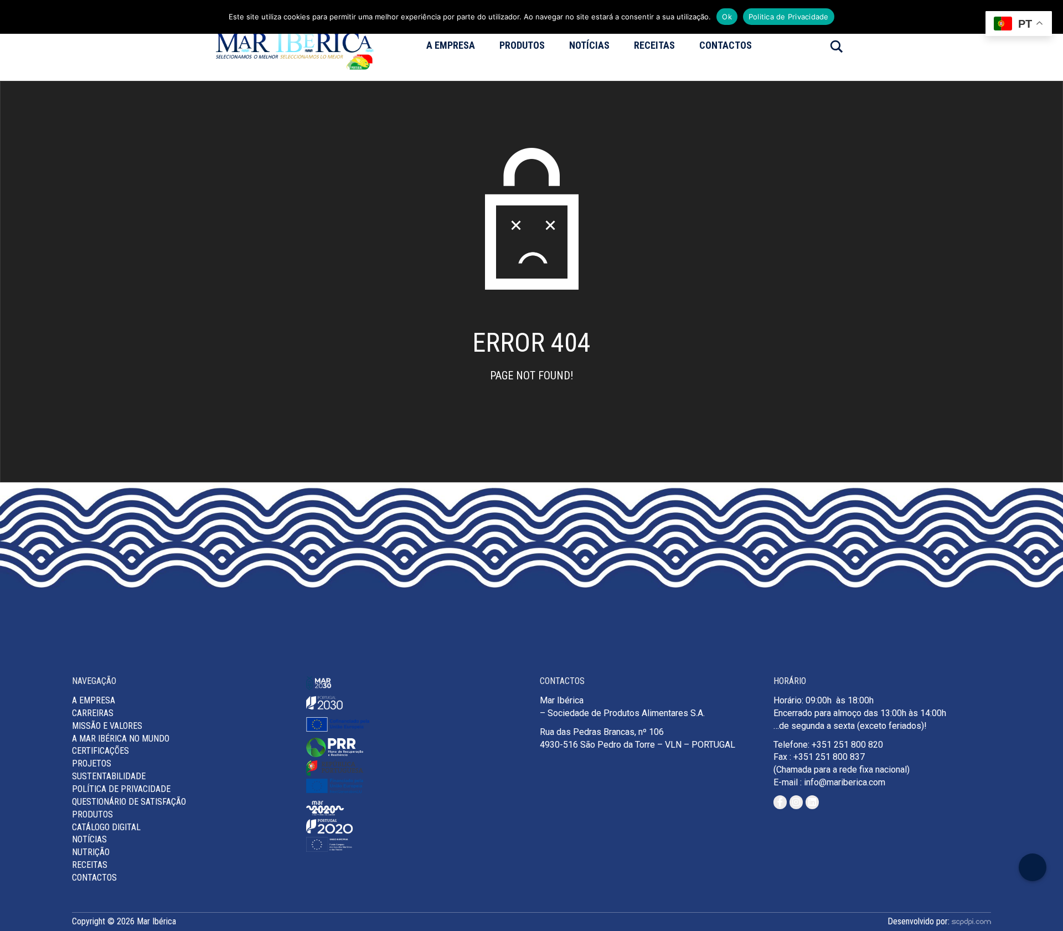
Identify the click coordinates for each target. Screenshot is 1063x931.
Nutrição (91, 852)
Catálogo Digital (106, 827)
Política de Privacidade (121, 789)
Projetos (91, 763)
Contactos (725, 45)
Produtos (522, 45)
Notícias (589, 45)
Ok (727, 16)
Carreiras (92, 713)
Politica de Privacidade (789, 16)
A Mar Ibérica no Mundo (120, 738)
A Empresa (450, 45)
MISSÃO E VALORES (107, 726)
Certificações (100, 750)
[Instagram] (796, 802)
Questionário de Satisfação (129, 801)
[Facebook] (780, 802)
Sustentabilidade (109, 776)
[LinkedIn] (812, 802)
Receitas (654, 45)
